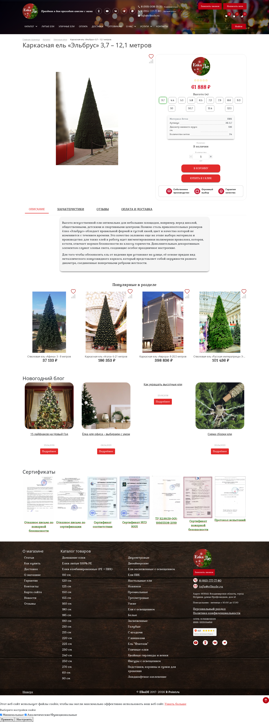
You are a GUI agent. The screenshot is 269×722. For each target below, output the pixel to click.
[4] (204, 80)
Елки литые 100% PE (77, 563)
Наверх (28, 692)
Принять (7, 719)
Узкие (132, 603)
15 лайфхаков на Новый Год (49, 434)
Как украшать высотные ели (163, 384)
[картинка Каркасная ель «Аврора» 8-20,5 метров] (163, 322)
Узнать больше (175, 704)
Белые (132, 615)
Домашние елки (73, 557)
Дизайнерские (138, 563)
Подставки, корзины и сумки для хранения (152, 669)
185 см (66, 615)
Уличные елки (138, 649)
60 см (66, 672)
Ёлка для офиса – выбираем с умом (106, 434)
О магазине (32, 575)
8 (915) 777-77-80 (151, 11)
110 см (66, 575)
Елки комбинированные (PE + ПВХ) (87, 569)
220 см (67, 638)
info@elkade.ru (150, 15)
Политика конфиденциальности (216, 613)
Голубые (134, 626)
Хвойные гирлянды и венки (148, 655)
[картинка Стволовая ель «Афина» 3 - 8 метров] (49, 322)
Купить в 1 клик (201, 178)
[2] (198, 80)
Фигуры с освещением (144, 661)
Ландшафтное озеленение (147, 677)
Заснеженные (138, 621)
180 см (66, 609)
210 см (66, 626)
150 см (66, 592)
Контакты (31, 586)
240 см (67, 655)
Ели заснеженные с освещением (151, 569)
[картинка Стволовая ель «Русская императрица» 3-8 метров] (219, 322)
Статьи (29, 557)
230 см (67, 649)
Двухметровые (138, 557)
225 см (67, 644)
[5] (206, 80)
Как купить (32, 563)
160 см (66, 603)
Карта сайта (33, 592)
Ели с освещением (141, 609)
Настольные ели (140, 580)
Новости (30, 598)
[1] (195, 80)
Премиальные (138, 592)
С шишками (136, 638)
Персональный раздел (209, 609)
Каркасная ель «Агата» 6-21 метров (106, 356)
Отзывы (30, 603)
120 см (66, 580)
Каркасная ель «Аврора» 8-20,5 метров (162, 356)
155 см (66, 598)
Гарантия (31, 580)
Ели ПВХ (134, 575)
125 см (66, 586)
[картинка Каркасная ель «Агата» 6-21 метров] (106, 322)
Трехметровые (138, 598)
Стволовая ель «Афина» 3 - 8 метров (49, 356)
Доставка (31, 569)
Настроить (24, 719)
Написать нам (235, 6)
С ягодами (135, 632)
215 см (66, 632)
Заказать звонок (210, 6)
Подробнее (49, 451)
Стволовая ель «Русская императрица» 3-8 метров (223, 356)
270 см (66, 667)
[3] (201, 80)
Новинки (134, 586)
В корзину (201, 168)
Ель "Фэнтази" (138, 644)
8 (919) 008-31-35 (152, 6)
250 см (67, 661)
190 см (66, 621)
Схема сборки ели (220, 434)
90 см (66, 678)
